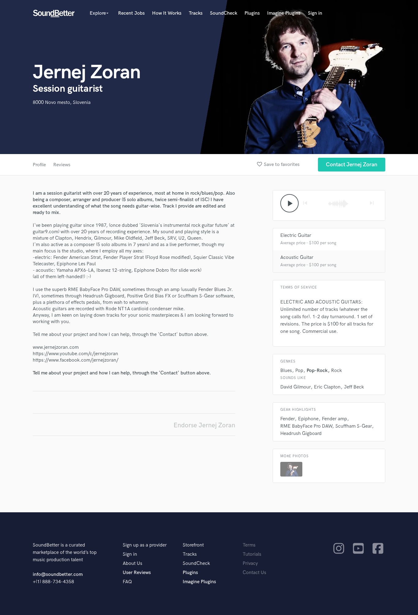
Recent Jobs (131, 13)
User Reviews (137, 573)
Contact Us (254, 573)
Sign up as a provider (145, 545)
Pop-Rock (317, 371)
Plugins (252, 13)
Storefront (193, 545)
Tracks (196, 13)
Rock (336, 371)
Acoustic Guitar (296, 257)
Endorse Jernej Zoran (204, 425)
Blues (286, 371)
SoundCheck (223, 13)
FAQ (127, 582)
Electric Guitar (295, 235)
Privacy (250, 563)
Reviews (61, 165)
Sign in (315, 13)
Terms (249, 545)
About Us (132, 563)
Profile (39, 165)
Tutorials (252, 554)
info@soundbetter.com (58, 574)
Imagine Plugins (283, 13)
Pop (299, 371)
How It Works (166, 13)
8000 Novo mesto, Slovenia (62, 102)
